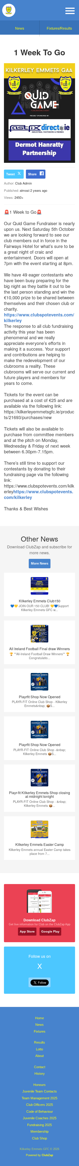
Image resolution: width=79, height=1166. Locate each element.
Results (39, 1042)
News (19, 28)
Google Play (50, 931)
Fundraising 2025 (39, 1125)
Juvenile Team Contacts (39, 1091)
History (39, 1073)
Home (39, 1018)
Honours (39, 1085)
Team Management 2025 (39, 1098)
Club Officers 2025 (39, 1105)
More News (39, 563)
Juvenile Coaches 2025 (39, 1118)
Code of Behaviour (39, 1111)
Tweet (10, 174)
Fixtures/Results (59, 28)
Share (32, 174)
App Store (27, 931)
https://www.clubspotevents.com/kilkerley (39, 317)
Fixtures (39, 1031)
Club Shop (39, 1138)
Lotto (39, 1049)
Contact (39, 1067)
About (39, 1056)
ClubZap (47, 1155)
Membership (39, 1131)
